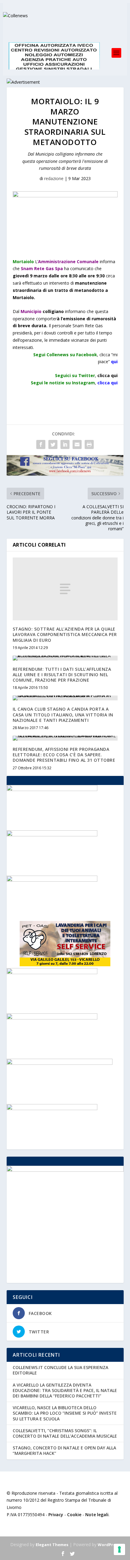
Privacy (55, 1514)
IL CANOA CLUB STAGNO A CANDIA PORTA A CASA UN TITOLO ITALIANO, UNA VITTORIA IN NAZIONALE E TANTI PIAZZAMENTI (63, 714)
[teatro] (52, 972)
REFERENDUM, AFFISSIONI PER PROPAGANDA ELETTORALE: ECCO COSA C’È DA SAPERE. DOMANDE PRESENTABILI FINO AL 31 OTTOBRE (64, 754)
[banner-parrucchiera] (52, 789)
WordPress (109, 1544)
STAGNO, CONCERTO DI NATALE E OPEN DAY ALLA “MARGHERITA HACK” (64, 1450)
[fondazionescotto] (52, 835)
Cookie (74, 1514)
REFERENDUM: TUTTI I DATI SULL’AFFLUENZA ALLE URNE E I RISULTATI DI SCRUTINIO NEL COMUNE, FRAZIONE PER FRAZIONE (62, 674)
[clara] (52, 1018)
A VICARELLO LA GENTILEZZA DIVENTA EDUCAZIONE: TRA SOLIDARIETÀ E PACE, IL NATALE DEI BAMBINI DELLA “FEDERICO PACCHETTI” (65, 1390)
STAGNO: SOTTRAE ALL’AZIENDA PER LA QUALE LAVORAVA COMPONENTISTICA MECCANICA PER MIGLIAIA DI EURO (65, 634)
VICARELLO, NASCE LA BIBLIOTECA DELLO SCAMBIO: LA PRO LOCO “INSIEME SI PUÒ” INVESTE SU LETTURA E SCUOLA (65, 1413)
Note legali (97, 1514)
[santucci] (52, 1108)
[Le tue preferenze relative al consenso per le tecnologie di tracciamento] (119, 1549)
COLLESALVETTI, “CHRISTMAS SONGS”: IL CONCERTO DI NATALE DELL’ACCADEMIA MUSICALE (65, 1433)
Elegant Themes (52, 1544)
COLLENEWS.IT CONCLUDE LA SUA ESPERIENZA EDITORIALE (60, 1370)
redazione (53, 178)
